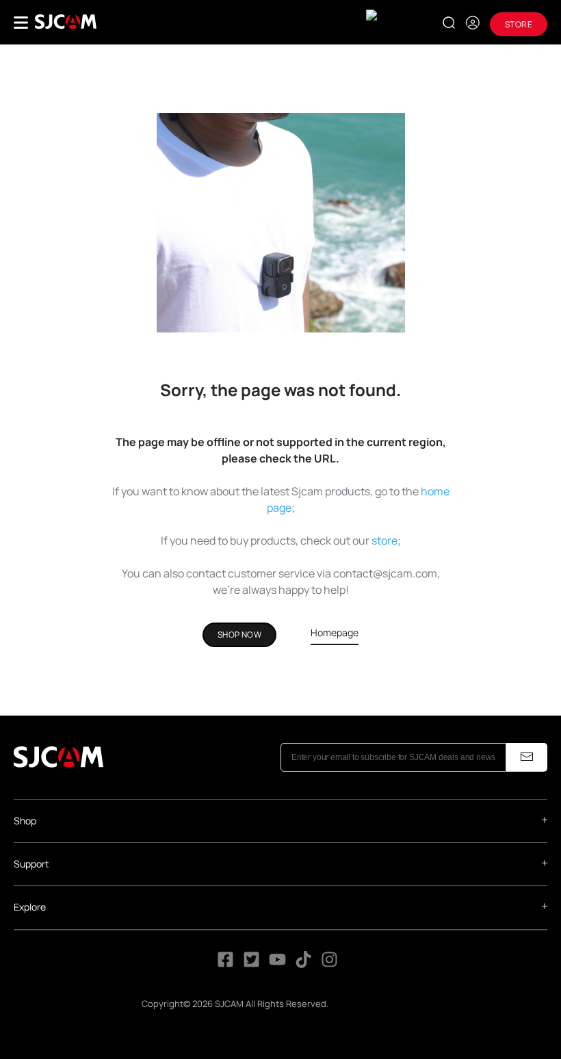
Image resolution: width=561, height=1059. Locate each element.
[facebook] (225, 963)
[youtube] (277, 963)
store (384, 540)
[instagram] (329, 963)
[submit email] (526, 757)
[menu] (21, 22)
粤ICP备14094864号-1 (374, 1003)
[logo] (65, 22)
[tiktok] (304, 963)
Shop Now (239, 634)
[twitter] (251, 963)
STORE (518, 24)
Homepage (334, 632)
